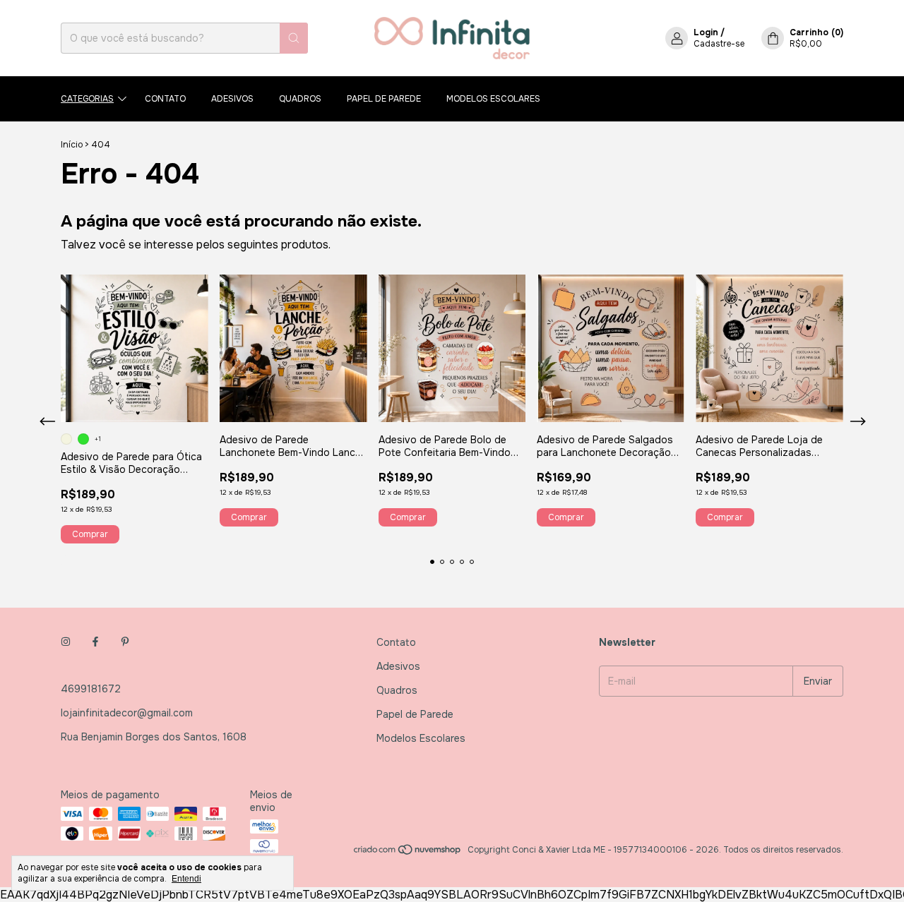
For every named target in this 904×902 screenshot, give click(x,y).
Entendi (186, 879)
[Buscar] (294, 38)
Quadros (300, 98)
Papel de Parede (384, 98)
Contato (165, 98)
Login (706, 32)
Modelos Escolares (493, 98)
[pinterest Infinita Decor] (125, 642)
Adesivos (232, 98)
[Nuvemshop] (408, 853)
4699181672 (91, 688)
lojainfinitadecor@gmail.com (127, 712)
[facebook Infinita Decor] (95, 642)
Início (72, 144)
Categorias (87, 98)
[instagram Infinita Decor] (66, 642)
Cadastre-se (719, 43)
